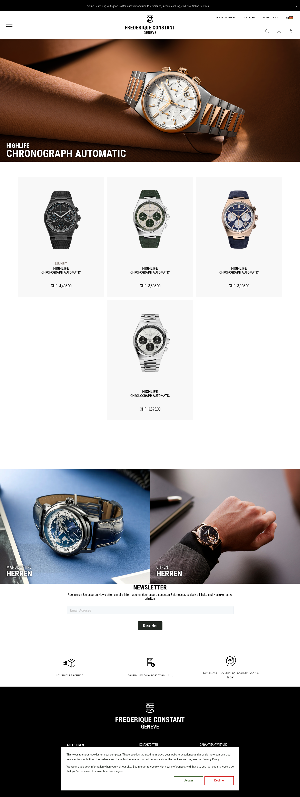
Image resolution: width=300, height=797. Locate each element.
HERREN (19, 573)
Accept (188, 780)
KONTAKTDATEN (270, 17)
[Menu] (9, 25)
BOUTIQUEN (249, 17)
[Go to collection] (75, 526)
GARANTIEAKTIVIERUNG (213, 744)
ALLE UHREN (75, 745)
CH (287, 18)
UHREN (162, 567)
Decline (219, 780)
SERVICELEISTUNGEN (225, 17)
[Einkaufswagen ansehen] (291, 31)
